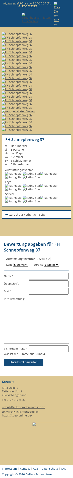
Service (38, 264)
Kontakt (25, 468)
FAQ (63, 468)
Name (10, 276)
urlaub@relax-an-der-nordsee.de (23, 407)
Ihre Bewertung (15, 299)
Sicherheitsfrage (15, 348)
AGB (35, 468)
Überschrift (11, 283)
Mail (10, 291)
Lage (9, 264)
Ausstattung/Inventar (20, 259)
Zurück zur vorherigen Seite (27, 214)
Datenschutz (49, 468)
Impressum (9, 468)
